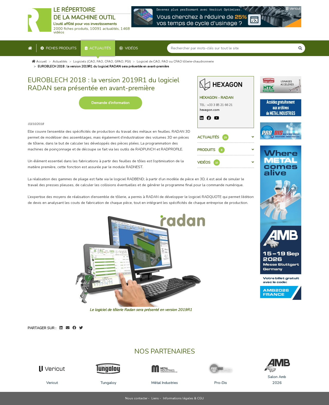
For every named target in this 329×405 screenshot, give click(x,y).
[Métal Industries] (280, 107)
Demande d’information (111, 102)
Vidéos (131, 48)
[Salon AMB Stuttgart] (280, 222)
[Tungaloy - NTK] (280, 84)
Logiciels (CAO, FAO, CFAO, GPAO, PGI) (102, 61)
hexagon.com (210, 110)
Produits (209, 149)
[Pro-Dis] (280, 130)
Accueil (41, 61)
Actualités (100, 48)
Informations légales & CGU (183, 398)
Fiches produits (61, 48)
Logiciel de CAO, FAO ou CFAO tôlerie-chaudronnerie (175, 61)
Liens (155, 398)
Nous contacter (136, 398)
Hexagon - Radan (216, 97)
